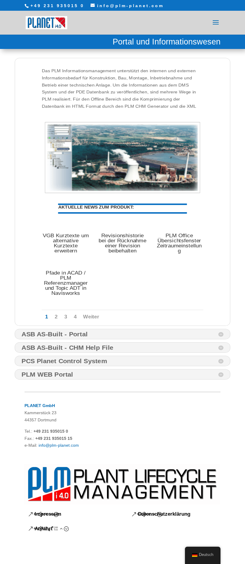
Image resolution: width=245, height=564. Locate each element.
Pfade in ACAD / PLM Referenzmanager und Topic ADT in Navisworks (66, 283)
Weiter (91, 316)
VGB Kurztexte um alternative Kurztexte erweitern (66, 243)
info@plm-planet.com (59, 445)
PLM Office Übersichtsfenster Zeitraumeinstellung (179, 243)
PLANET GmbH (39, 405)
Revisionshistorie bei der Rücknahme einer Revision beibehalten (122, 243)
